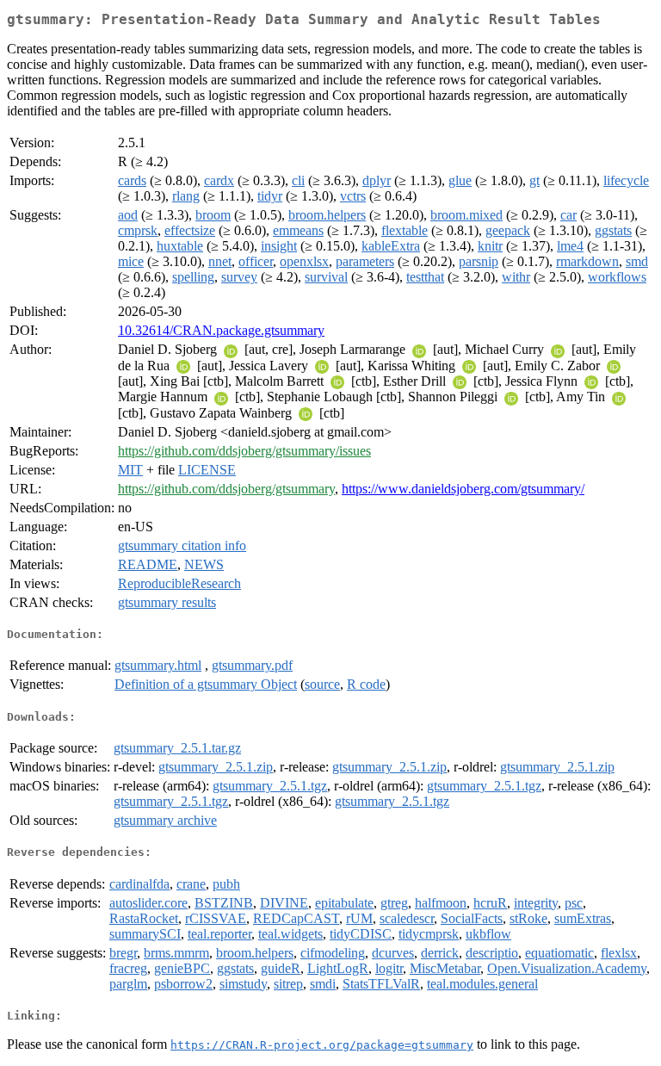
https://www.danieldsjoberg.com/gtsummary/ (463, 488)
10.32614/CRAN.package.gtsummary (221, 330)
